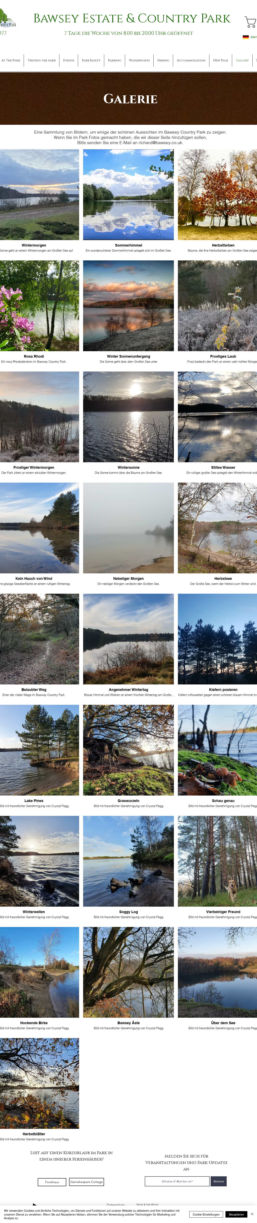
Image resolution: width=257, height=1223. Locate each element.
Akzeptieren (236, 1214)
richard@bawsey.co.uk (160, 142)
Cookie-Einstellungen (206, 1214)
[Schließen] (252, 1214)
